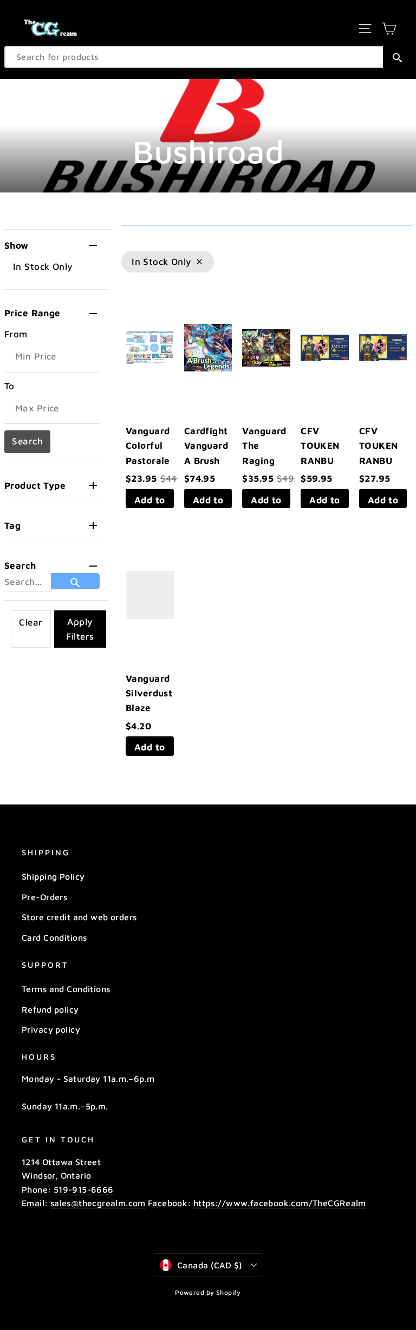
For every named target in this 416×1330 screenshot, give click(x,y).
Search (27, 441)
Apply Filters (80, 629)
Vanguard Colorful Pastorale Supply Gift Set (148, 460)
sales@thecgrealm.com (98, 1203)
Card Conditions (54, 937)
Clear (30, 622)
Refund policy (50, 1009)
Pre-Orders (44, 897)
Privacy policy (51, 1029)
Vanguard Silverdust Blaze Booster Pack (149, 708)
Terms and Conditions (66, 989)
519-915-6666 (84, 1189)
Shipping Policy (53, 876)
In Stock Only (43, 266)
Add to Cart (149, 501)
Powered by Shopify (208, 1292)
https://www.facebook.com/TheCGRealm (279, 1203)
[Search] (397, 57)
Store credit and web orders (79, 917)
